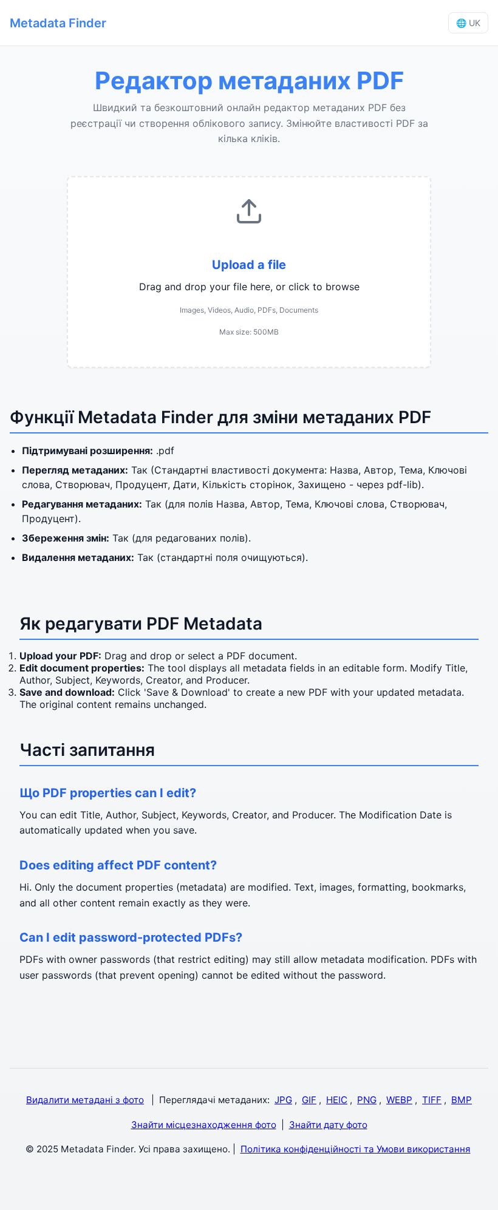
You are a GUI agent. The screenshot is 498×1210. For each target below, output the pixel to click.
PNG (367, 1100)
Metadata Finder (58, 23)
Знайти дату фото (328, 1124)
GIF (309, 1100)
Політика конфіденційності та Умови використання (355, 1149)
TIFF (432, 1100)
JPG (283, 1100)
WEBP (399, 1100)
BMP (461, 1100)
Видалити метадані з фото (85, 1100)
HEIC (336, 1100)
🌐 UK (468, 23)
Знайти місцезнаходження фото (203, 1124)
